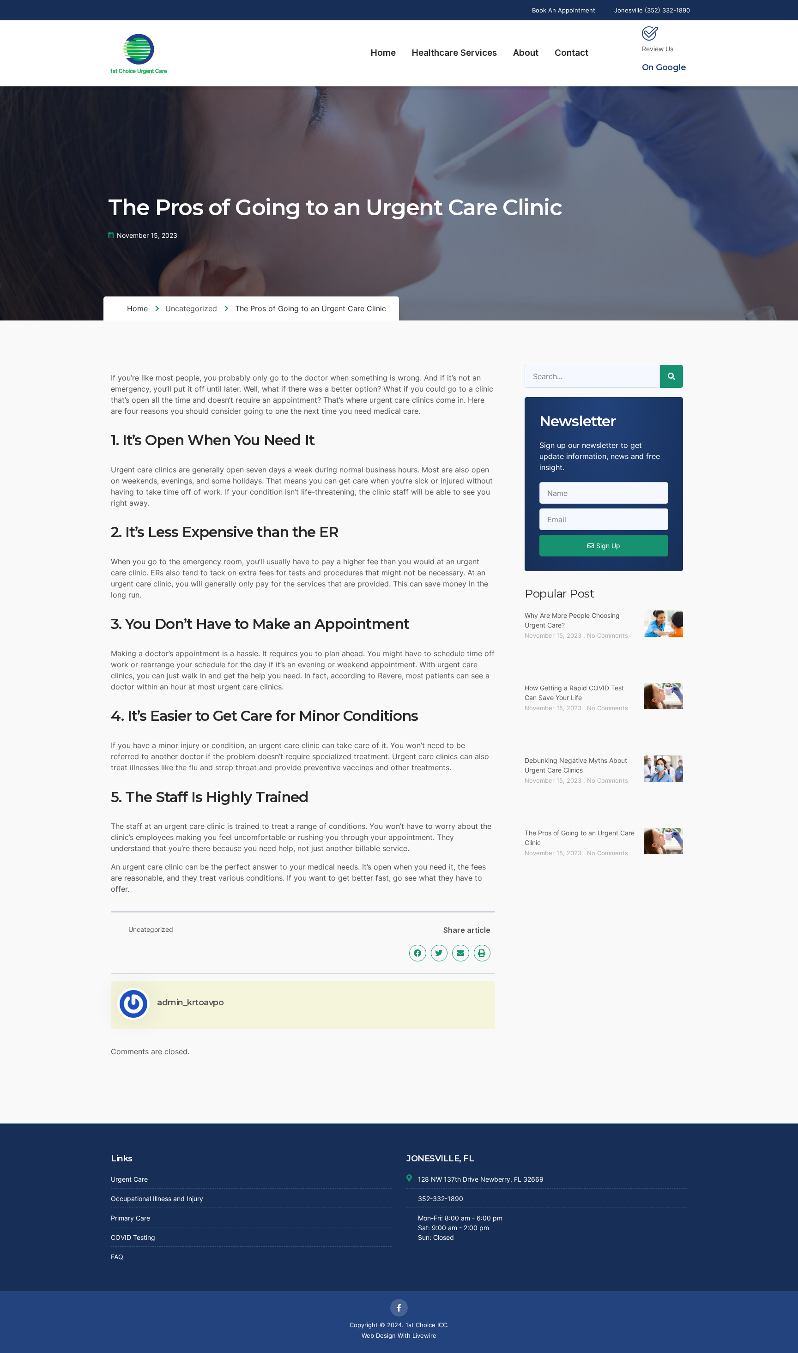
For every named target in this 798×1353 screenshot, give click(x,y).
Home (383, 53)
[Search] (671, 376)
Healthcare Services (454, 53)
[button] (417, 953)
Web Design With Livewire (399, 1335)
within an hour (161, 686)
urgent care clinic (152, 866)
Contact (571, 53)
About (525, 53)
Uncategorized (191, 308)
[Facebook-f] (399, 1308)
